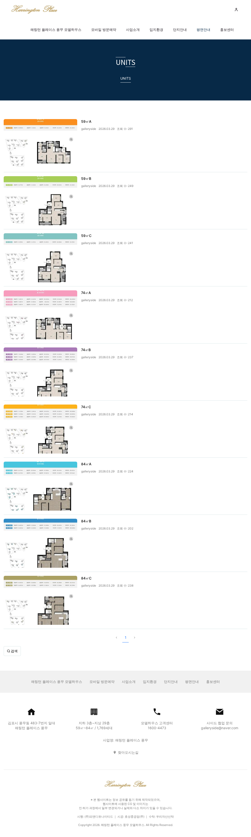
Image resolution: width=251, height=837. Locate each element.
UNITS (125, 78)
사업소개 (133, 29)
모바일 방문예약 (103, 29)
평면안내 (203, 29)
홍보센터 (227, 29)
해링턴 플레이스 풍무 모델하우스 (55, 29)
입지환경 (156, 29)
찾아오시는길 (128, 752)
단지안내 (180, 29)
